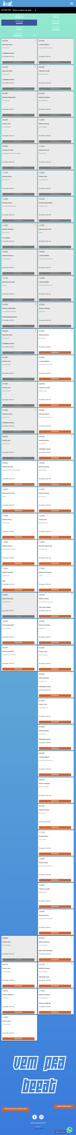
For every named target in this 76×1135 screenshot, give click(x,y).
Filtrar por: (6, 10)
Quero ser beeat (64, 1106)
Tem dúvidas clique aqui (15, 1109)
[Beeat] (8, 5)
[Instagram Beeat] (41, 1119)
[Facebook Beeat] (34, 1119)
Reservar (18, 484)
